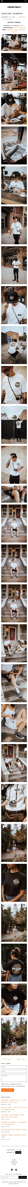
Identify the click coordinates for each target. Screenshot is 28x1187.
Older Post (7, 1059)
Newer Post (21, 1059)
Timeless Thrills (18, 1182)
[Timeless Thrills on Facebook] (12, 1170)
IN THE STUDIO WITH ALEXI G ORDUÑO (14, 1129)
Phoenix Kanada (13, 29)
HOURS (14, 1160)
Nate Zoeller (19, 27)
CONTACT (14, 1164)
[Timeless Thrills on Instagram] (16, 1170)
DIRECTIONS (14, 1162)
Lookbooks (21, 17)
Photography (7, 19)
